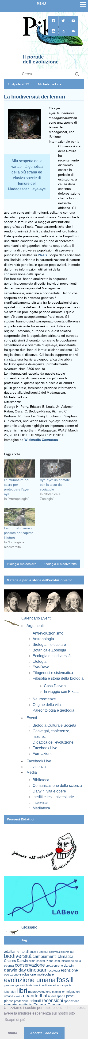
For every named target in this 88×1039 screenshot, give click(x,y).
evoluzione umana (30, 980)
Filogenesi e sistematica (53, 673)
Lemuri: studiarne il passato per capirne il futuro (19, 532)
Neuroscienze (44, 699)
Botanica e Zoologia (49, 650)
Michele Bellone (49, 84)
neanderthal (35, 995)
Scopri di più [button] (14, 1020)
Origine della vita (47, 705)
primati (35, 1001)
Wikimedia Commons (41, 440)
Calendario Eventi (36, 618)
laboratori (10, 991)
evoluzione (11, 974)
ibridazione (32, 985)
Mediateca (41, 808)
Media (32, 772)
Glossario (29, 927)
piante (8, 1001)
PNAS (42, 255)
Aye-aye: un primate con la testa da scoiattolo (55, 484)
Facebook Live (45, 748)
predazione (21, 1001)
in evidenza (36, 767)
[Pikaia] (52, 45)
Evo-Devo (41, 667)
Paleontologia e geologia (53, 710)
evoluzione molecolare (36, 974)
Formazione (43, 754)
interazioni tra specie (59, 985)
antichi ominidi (39, 951)
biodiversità (18, 956)
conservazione (30, 965)
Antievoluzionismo (48, 633)
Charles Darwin (16, 961)
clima (32, 961)
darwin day (15, 970)
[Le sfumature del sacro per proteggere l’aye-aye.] (19, 468)
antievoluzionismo (59, 951)
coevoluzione (45, 961)
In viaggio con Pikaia (61, 692)
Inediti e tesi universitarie (53, 797)
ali (27, 951)
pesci (70, 996)
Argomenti (35, 626)
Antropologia (43, 639)
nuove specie (56, 996)
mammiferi (58, 991)
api (72, 951)
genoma (9, 985)
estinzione (69, 970)
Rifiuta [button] (12, 1033)
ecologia (54, 970)
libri (22, 990)
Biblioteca (41, 780)
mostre (18, 996)
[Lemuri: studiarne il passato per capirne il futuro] (19, 517)
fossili (65, 980)
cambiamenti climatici (53, 956)
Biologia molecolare (21, 564)
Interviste (40, 802)
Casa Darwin (55, 686)
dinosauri (37, 969)
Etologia (39, 661)
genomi (20, 985)
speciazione (71, 1001)
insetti (43, 985)
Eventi (32, 718)
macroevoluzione (39, 991)
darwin (69, 965)
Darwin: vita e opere (49, 791)
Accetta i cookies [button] (44, 1033)
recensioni (52, 1000)
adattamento (14, 951)
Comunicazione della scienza (57, 786)
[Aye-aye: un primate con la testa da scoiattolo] (55, 468)
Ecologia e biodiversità (60, 564)
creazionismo (54, 965)
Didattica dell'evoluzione (53, 742)
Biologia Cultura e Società (54, 725)
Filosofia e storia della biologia (58, 678)
